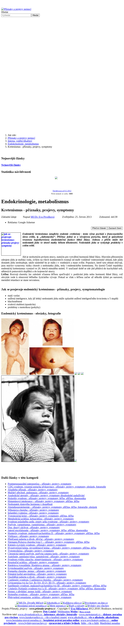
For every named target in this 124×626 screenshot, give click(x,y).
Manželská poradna (110, 623)
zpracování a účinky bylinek (64, 623)
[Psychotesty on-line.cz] (95, 602)
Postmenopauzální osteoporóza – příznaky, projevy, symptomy (39, 483)
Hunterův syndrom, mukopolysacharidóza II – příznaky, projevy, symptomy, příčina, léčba (54, 533)
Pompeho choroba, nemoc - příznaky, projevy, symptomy (37, 571)
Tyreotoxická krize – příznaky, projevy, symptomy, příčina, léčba (41, 515)
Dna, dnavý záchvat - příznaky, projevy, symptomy (34, 527)
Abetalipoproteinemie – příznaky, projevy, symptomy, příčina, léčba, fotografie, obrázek (52, 507)
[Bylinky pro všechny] (97, 605)
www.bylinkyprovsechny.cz (32, 623)
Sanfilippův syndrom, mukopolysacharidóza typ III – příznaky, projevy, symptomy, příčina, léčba (57, 585)
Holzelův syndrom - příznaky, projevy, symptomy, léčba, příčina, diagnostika (47, 498)
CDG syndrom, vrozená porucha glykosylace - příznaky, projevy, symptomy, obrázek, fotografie (57, 486)
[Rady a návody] (76, 605)
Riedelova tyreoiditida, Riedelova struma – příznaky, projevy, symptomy (44, 565)
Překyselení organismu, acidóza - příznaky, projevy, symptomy (40, 597)
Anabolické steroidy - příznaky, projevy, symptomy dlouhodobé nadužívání (46, 495)
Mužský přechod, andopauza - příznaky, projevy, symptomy (38, 492)
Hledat (4, 12)
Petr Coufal (49, 611)
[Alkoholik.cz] (52, 602)
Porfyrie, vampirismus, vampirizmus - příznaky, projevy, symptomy (42, 524)
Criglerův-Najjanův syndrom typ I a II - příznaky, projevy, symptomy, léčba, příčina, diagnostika (57, 588)
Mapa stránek (84, 612)
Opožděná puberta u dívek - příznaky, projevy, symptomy (37, 577)
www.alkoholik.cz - (93, 617)
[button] (62, 123)
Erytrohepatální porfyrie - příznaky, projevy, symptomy (36, 568)
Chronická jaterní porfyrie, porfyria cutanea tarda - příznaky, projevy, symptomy (48, 553)
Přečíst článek (99, 228)
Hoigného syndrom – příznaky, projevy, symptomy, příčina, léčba (41, 594)
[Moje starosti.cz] (56, 605)
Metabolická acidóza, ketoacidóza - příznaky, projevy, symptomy (41, 518)
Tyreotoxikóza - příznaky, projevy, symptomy (31, 550)
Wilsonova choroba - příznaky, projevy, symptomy (33, 510)
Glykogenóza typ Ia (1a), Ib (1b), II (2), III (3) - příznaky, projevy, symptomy (47, 582)
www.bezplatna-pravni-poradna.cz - (42, 620)
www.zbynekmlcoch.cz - (47, 614)
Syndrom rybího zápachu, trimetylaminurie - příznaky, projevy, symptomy (45, 559)
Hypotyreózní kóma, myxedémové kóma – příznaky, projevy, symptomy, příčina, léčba (52, 547)
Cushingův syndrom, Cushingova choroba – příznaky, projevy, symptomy (45, 579)
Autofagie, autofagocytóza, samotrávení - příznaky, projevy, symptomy (44, 556)
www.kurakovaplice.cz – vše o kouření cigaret (43, 617)
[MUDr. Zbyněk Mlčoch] (29, 602)
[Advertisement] (62, 41)
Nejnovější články (11, 165)
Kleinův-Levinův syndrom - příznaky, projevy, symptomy (37, 545)
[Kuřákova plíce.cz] (71, 602)
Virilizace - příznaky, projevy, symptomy (28, 536)
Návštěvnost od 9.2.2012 (62, 191)
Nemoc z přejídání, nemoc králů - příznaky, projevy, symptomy (40, 591)
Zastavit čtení (114, 228)
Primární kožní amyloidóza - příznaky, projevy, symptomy (37, 574)
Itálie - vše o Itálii (90, 623)
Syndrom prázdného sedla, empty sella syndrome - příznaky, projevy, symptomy (48, 521)
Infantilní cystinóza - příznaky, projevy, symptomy (33, 513)
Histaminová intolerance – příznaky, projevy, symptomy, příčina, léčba (43, 501)
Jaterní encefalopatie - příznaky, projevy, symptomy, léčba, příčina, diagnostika (48, 530)
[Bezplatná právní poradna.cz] (31, 605)
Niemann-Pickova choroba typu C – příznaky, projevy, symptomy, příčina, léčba (48, 542)
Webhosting (68, 611)
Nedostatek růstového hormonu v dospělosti (30, 504)
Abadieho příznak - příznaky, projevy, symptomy (33, 489)
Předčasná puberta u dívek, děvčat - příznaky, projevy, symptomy (41, 539)
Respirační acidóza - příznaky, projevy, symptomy (33, 562)
